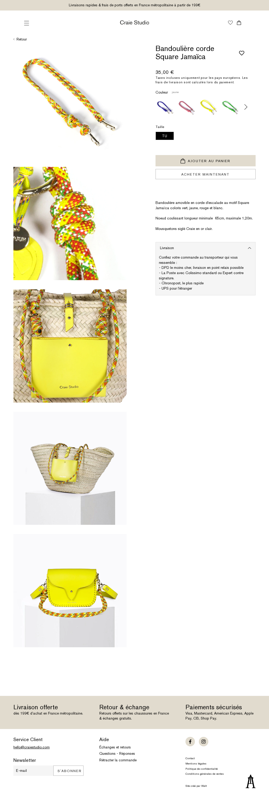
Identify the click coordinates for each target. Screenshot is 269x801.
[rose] (186, 107)
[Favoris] (230, 23)
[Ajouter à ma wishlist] (240, 52)
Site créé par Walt (196, 785)
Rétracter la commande (118, 760)
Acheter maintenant (205, 174)
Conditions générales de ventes (204, 773)
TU (164, 136)
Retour (22, 39)
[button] (26, 23)
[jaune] (208, 107)
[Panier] (239, 22)
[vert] (230, 107)
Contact (190, 758)
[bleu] (165, 107)
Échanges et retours (115, 747)
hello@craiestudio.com (31, 747)
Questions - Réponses (117, 753)
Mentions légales (195, 763)
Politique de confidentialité (201, 768)
